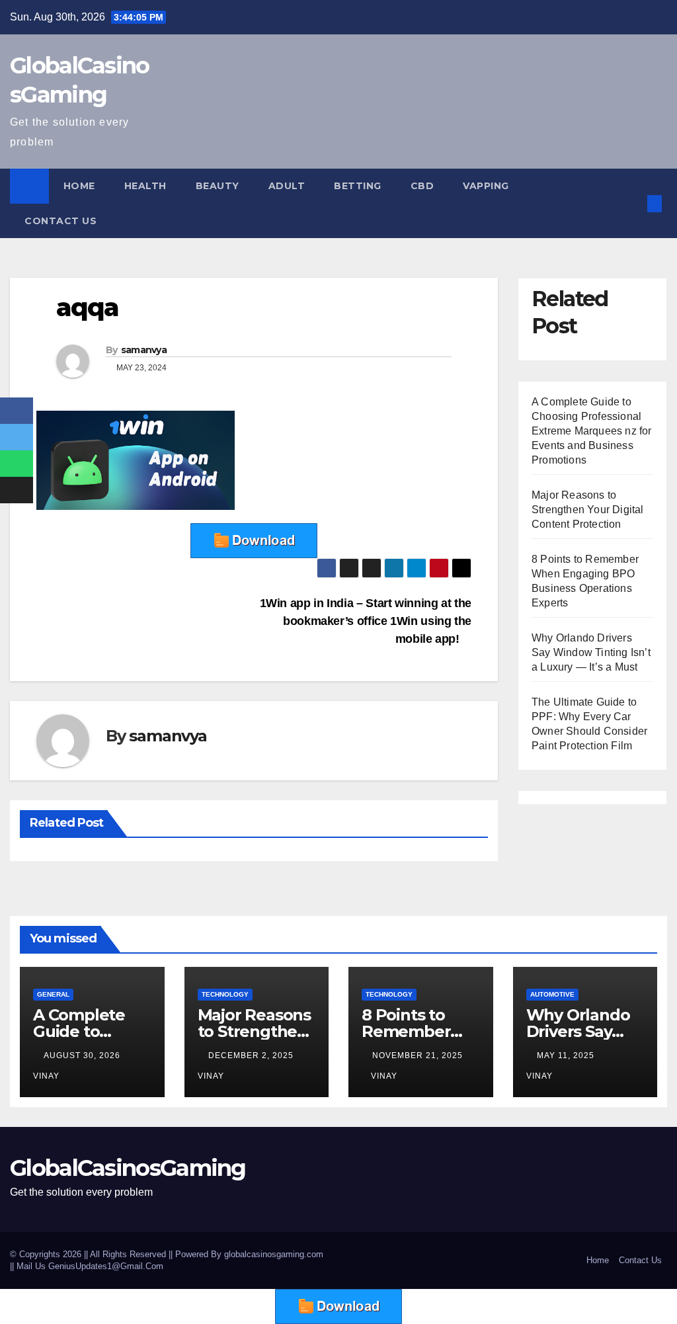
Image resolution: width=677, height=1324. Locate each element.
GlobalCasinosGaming (128, 1168)
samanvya (144, 350)
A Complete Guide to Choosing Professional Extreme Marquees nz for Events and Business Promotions (592, 431)
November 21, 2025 (417, 1055)
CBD (422, 186)
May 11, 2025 (567, 1055)
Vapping (486, 186)
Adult (286, 186)
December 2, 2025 (252, 1055)
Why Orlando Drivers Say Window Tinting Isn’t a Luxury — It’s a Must (591, 652)
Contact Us (60, 221)
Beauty (217, 186)
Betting (357, 186)
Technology (225, 994)
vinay (384, 1076)
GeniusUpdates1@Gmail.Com (105, 1266)
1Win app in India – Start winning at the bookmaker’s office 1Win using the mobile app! (365, 620)
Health (145, 186)
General (53, 994)
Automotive (552, 994)
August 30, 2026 (83, 1055)
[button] (633, 203)
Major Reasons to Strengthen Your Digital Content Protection (588, 509)
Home (79, 186)
